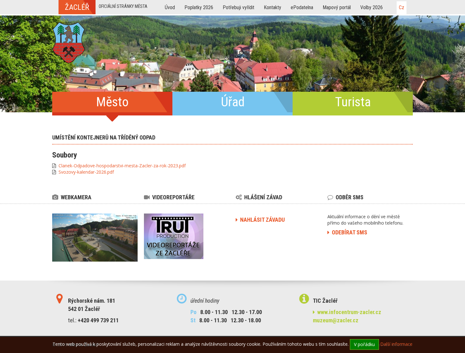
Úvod (170, 7)
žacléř (77, 7)
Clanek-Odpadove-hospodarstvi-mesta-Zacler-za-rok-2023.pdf (122, 166)
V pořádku (364, 344)
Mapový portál (337, 7)
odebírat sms (348, 232)
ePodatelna (302, 7)
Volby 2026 (371, 7)
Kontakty (272, 7)
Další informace (396, 344)
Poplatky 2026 (198, 7)
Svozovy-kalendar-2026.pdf (86, 172)
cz (401, 7)
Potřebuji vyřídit (238, 7)
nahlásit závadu (261, 219)
